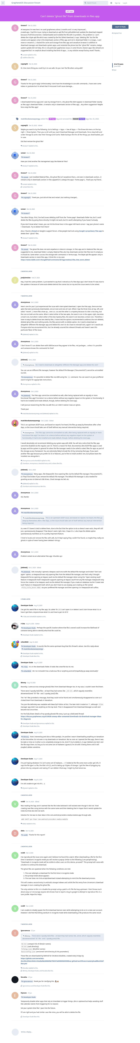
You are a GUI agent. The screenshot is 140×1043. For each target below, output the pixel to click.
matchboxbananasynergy (33, 513)
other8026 (27, 671)
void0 (25, 835)
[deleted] (26, 396)
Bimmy (26, 737)
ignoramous (28, 981)
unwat (25, 177)
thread (34, 231)
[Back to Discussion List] (3, 3)
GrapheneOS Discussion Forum (25, 2)
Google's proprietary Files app (90, 231)
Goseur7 (26, 157)
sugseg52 (27, 197)
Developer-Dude (29, 628)
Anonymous (29, 365)
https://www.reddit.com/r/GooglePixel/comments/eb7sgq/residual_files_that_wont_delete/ (55, 260)
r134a (25, 667)
